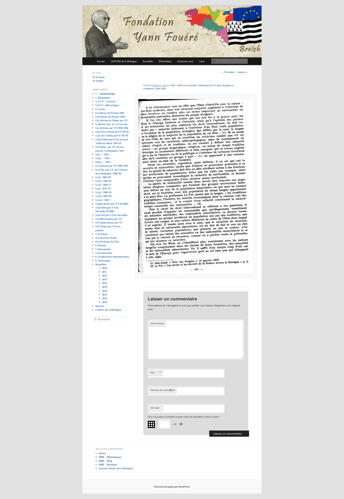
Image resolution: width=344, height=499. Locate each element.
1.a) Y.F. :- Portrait (105, 101)
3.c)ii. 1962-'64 (103, 177)
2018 (104, 298)
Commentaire (157, 323)
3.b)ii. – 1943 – (103, 158)
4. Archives (101, 234)
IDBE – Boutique (108, 464)
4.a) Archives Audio (106, 237)
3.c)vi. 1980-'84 (103, 192)
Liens (202, 61)
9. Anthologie (102, 260)
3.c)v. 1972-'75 (103, 188)
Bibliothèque (165, 61)
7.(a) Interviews (103, 253)
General (99, 306)
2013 (104, 279)
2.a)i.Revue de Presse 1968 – (111, 116)
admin (102, 453)
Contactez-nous (185, 61)
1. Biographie (102, 97)
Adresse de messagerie (162, 390)
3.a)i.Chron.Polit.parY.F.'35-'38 (112, 131)
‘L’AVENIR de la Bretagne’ (123, 61)
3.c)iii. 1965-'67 (103, 181)
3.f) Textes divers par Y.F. (109, 222)
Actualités (148, 61)
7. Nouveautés (103, 249)
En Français (99, 77)
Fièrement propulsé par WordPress (172, 486)
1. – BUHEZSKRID (105, 94)
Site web (154, 407)
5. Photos (100, 245)
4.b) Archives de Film (107, 241)
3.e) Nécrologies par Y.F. (108, 218)
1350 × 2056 (176, 85)
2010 (104, 268)
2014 (104, 283)
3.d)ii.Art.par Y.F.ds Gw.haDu (111, 215)
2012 (104, 275)
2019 (104, 302)
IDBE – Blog (105, 460)
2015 (104, 287)
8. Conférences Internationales (112, 256)
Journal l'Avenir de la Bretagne (116, 468)
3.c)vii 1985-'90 (103, 196)
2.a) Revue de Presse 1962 (109, 113)
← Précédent (228, 72)
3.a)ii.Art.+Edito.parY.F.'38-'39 (111, 135)
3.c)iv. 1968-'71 (103, 184)
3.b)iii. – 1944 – (103, 162)
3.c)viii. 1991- (102, 200)
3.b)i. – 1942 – (103, 154)
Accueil (101, 61)
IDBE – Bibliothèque (110, 457)
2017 (104, 294)
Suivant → (243, 72)
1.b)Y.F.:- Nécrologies (107, 105)
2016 (104, 291)
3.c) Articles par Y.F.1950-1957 (111, 165)
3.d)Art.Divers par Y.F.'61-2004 (111, 203)
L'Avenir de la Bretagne (108, 309)
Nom (155, 372)
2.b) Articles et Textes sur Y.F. (111, 120)
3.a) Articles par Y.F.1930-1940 (111, 128)
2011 (104, 272)
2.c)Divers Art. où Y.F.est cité (111, 124)
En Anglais (98, 80)
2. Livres (100, 109)
